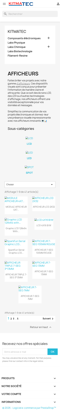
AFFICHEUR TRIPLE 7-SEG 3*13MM (16, 276)
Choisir (30, 184)
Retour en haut (41, 327)
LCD (29, 143)
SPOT (29, 172)
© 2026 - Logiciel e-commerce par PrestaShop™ (29, 408)
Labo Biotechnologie (20, 51)
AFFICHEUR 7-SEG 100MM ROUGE (44, 251)
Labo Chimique (17, 47)
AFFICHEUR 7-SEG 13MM (44, 273)
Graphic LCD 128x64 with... (16, 230)
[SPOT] (29, 167)
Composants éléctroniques (24, 38)
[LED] (29, 153)
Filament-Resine (18, 55)
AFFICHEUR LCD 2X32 (44, 206)
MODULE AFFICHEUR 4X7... (16, 208)
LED (29, 158)
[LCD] (29, 138)
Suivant (48, 319)
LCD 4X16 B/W (43, 225)
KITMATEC (17, 31)
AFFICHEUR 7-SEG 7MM (30, 298)
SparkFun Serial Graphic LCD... (16, 251)
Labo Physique (16, 42)
